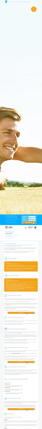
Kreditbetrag (25, 216)
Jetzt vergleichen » (21, 312)
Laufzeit (24, 218)
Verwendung (25, 220)
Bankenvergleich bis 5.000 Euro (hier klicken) (22, 320)
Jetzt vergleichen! (29, 222)
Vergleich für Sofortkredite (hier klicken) (12, 301)
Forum (12, 337)
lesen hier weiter (22, 288)
